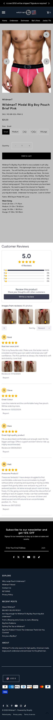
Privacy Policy (7, 595)
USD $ (13, 678)
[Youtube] (28, 557)
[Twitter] (18, 557)
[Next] (49, 3)
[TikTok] (39, 557)
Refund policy (6, 714)
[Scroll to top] (47, 713)
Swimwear (25, 21)
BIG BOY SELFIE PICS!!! (11, 610)
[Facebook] (13, 557)
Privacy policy (17, 714)
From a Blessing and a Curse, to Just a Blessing (20, 620)
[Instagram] (34, 557)
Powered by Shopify (24, 710)
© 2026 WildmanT (9, 710)
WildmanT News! (8, 585)
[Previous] (4, 3)
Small (6, 132)
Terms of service (29, 714)
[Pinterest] (23, 557)
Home (4, 21)
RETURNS (6, 591)
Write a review (26, 296)
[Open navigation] (8, 12)
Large (24, 132)
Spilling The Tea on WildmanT (13, 626)
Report (6, 378)
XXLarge (43, 132)
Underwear (14, 21)
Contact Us (6, 588)
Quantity (5, 146)
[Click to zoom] (46, 35)
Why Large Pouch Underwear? (13, 581)
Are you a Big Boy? (9, 636)
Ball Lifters (36, 21)
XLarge (33, 132)
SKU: (4, 114)
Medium (15, 132)
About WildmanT (8, 607)
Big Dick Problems (9, 623)
